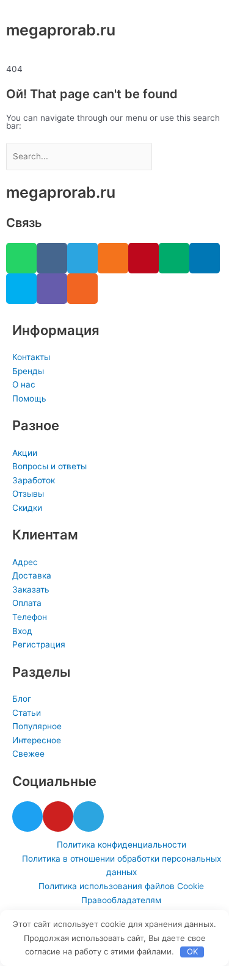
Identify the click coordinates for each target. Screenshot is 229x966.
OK (192, 951)
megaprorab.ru (60, 30)
